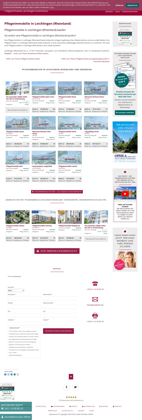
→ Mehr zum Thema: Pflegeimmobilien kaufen (22, 59)
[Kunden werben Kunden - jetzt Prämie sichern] (125, 260)
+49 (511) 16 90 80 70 (95, 289)
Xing (15, 374)
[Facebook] (66, 387)
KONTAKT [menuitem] (118, 406)
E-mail (18, 374)
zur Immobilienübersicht (58, 250)
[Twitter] (75, 387)
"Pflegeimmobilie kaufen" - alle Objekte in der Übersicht (58, 192)
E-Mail (46, 320)
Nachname (47, 294)
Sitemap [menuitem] (81, 411)
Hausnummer (48, 303)
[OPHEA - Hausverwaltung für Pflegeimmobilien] (125, 142)
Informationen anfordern (58, 331)
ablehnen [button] (119, 5)
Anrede (11, 287)
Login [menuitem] (91, 411)
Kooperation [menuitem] (89, 406)
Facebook (5, 374)
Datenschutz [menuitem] (67, 411)
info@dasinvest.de (95, 305)
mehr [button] (52, 7)
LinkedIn (11, 374)
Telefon (11, 320)
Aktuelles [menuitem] (42, 406)
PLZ (9, 311)
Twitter (8, 374)
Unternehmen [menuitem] (59, 406)
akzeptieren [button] (132, 5)
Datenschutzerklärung (15, 355)
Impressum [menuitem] (52, 411)
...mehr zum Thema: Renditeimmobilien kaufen (30, 53)
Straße (10, 303)
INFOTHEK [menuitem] (104, 406)
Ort (44, 311)
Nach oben (71, 376)
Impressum (53, 414)
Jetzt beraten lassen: (12, 406)
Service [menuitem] (74, 406)
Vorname (12, 294)
